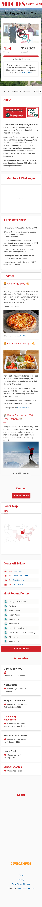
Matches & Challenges (21, 91)
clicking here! (27, 73)
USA (6, 511)
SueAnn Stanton (23, 336)
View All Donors (21, 496)
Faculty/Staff (18, 584)
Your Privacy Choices (21, 884)
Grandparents (18, 580)
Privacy (21, 879)
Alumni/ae (18, 571)
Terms (21, 875)
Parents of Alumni (20, 576)
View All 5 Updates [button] (21, 473)
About (6, 91)
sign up (30, 4)
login (39, 4)
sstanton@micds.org (25, 888)
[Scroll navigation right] (40, 91)
